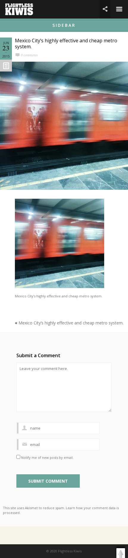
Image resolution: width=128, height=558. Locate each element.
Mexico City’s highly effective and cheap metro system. (66, 43)
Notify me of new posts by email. (47, 457)
